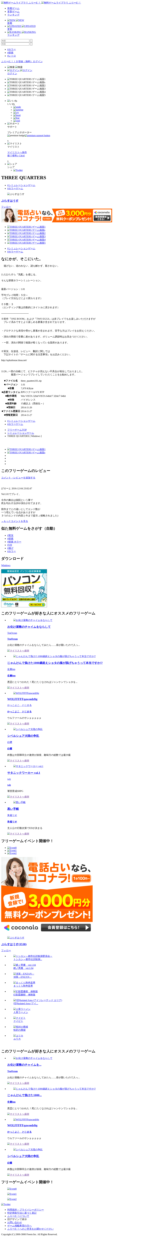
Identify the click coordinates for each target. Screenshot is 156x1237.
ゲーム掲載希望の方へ (19, 1225)
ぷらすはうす (10, 200)
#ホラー (11, 49)
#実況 (10, 535)
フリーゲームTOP (17, 430)
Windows (5, 565)
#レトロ (11, 56)
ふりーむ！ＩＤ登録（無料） (17, 61)
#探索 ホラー (14, 541)
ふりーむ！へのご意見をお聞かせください (30, 1229)
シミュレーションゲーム (20, 433)
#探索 (10, 52)
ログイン (38, 61)
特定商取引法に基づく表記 (22, 1213)
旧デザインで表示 (17, 1219)
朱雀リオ (12, 815)
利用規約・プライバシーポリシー (25, 1209)
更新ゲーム (13, 11)
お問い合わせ (14, 1222)
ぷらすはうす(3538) (14, 944)
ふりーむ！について (18, 1216)
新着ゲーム (13, 8)
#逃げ (10, 548)
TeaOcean (12, 633)
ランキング (13, 14)
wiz (9, 779)
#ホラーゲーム (15, 188)
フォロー (6, 207)
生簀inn (11, 669)
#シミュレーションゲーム (21, 185)
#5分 (9, 545)
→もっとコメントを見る (14, 521)
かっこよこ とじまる (19, 705)
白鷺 (9, 742)
